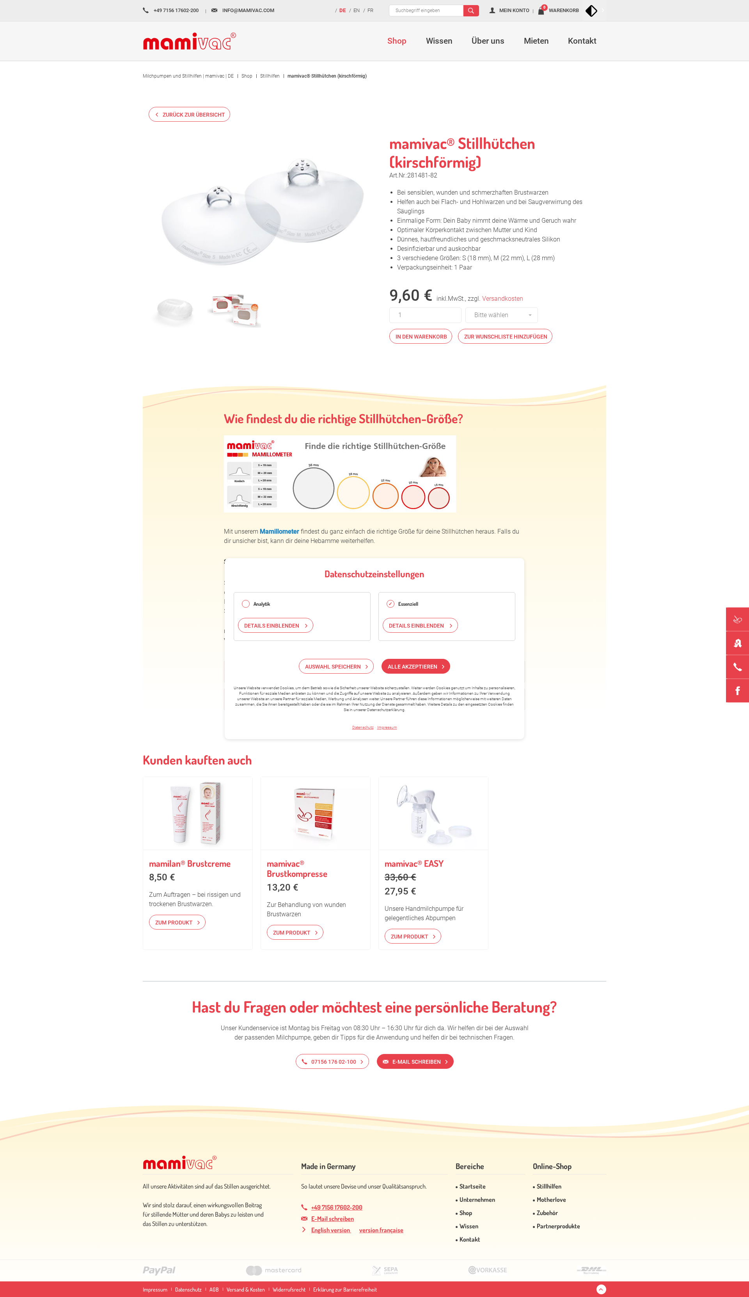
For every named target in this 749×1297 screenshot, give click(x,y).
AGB (214, 1289)
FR (370, 10)
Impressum (155, 1289)
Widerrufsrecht (289, 1289)
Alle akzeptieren (412, 666)
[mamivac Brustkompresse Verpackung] (315, 813)
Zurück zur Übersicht (194, 115)
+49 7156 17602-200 (336, 1207)
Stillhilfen (549, 1186)
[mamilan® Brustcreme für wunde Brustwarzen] (197, 813)
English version (331, 1230)
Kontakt (470, 1239)
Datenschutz (188, 1289)
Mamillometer (279, 531)
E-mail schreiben (416, 1062)
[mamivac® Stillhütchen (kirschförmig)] (263, 209)
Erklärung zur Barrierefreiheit (345, 1289)
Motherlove (551, 1199)
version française (381, 1230)
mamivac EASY (414, 863)
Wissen (469, 1226)
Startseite (473, 1186)
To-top (601, 1289)
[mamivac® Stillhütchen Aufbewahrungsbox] (176, 310)
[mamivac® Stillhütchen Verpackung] (234, 310)
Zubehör (547, 1213)
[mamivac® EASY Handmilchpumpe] (433, 813)
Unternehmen (477, 1199)
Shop (466, 1213)
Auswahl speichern (333, 666)
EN (356, 10)
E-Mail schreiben (332, 1218)
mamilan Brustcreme (190, 863)
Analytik (262, 604)
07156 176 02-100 (333, 1062)
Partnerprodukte (558, 1226)
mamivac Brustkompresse (297, 868)
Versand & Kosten (246, 1289)
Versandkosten (502, 298)
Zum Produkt (174, 922)
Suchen (471, 10)
